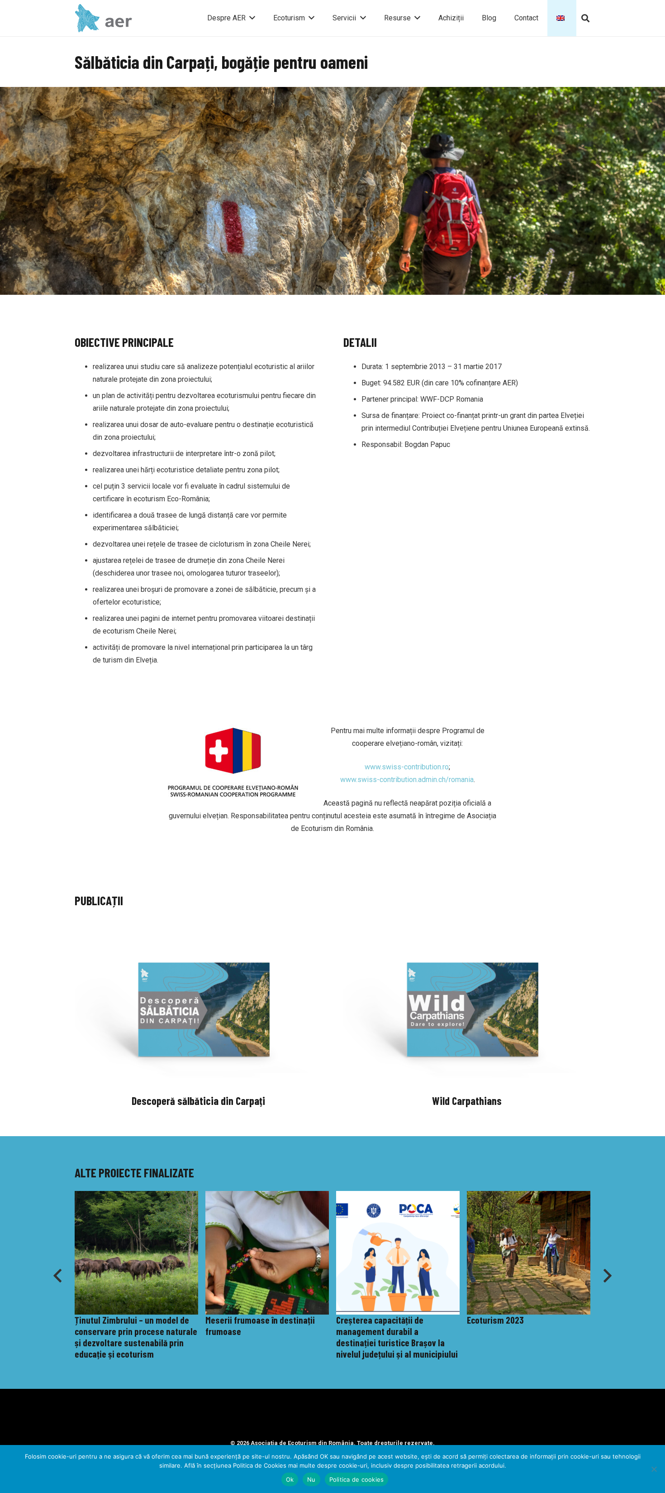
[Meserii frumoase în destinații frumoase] (136, 1275)
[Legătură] (104, 18)
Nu (311, 1479)
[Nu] (653, 1469)
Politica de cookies (356, 1479)
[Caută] (585, 18)
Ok (290, 1479)
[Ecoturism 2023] (398, 1275)
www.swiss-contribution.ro (407, 767)
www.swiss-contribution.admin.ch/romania (407, 779)
